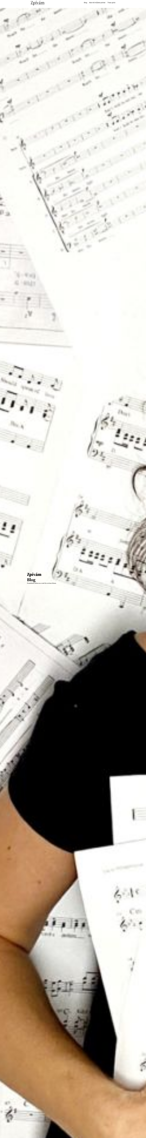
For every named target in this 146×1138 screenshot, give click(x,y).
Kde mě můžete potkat (97, 2)
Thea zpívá (111, 2)
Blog (85, 2)
